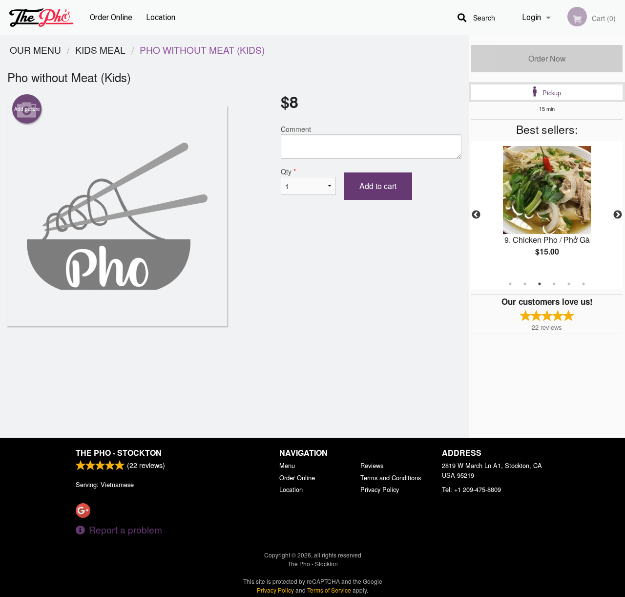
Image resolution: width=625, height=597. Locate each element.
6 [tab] (583, 284)
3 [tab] (539, 284)
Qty (288, 171)
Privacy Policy (379, 489)
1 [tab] (510, 284)
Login (531, 17)
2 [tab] (525, 284)
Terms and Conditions (390, 477)
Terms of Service (329, 590)
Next (618, 215)
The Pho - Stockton (119, 452)
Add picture (27, 109)
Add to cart (377, 186)
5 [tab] (569, 284)
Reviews (371, 465)
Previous (476, 215)
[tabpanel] (547, 209)
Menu (287, 465)
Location (160, 17)
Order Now (547, 58)
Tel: (471, 489)
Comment (296, 129)
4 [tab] (554, 284)
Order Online (111, 17)
